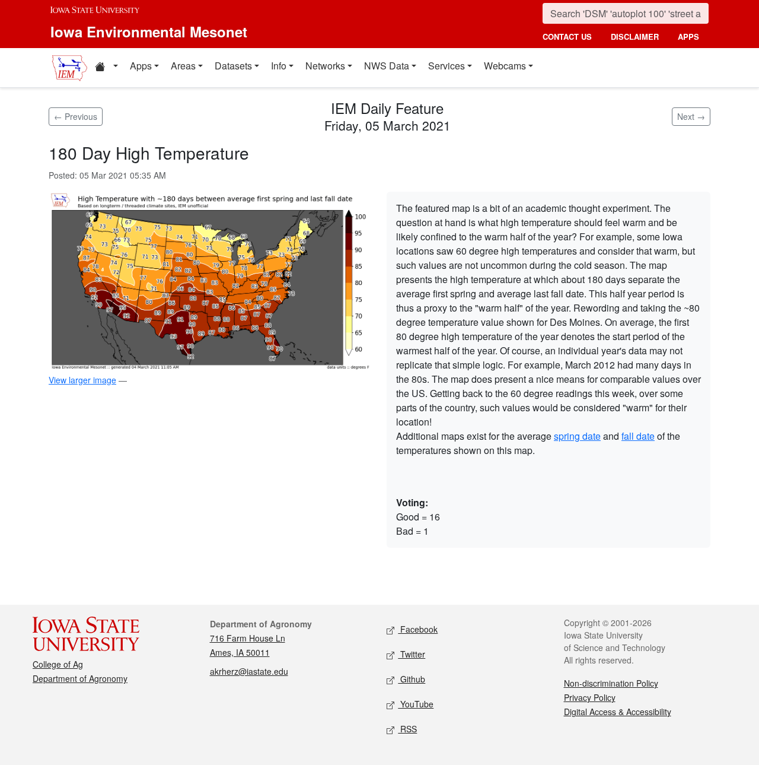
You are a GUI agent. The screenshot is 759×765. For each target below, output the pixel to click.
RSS (407, 729)
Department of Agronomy (80, 678)
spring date (577, 436)
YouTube (415, 704)
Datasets (233, 65)
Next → (691, 116)
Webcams (505, 65)
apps (688, 36)
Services (446, 65)
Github (411, 679)
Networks (325, 65)
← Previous (75, 116)
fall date (638, 436)
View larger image (82, 380)
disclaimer (635, 36)
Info (278, 65)
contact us (567, 36)
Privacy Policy (590, 697)
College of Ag (58, 664)
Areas (183, 65)
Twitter (411, 654)
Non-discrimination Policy (611, 683)
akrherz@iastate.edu (249, 671)
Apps (141, 65)
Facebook (418, 629)
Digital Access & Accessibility (617, 712)
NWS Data (386, 65)
